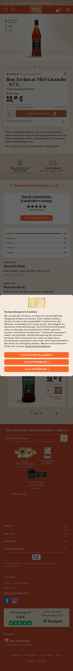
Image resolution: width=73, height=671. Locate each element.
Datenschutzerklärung (37, 346)
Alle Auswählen (36, 369)
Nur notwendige (35, 362)
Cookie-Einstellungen (36, 355)
